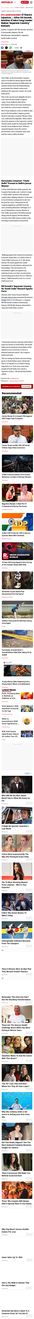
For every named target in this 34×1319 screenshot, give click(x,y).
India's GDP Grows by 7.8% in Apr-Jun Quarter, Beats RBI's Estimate (16, 534)
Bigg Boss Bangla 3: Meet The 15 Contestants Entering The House (14, 505)
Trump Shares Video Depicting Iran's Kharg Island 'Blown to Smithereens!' (16, 682)
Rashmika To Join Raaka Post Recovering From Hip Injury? (13, 592)
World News (5, 687)
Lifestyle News (6, 727)
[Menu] (31, 2)
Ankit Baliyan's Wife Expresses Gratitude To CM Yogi (10, 708)
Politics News (4, 44)
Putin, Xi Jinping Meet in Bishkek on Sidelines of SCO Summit (11, 697)
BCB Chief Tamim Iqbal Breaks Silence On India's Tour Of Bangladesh (10, 735)
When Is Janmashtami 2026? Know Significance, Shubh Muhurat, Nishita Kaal (10, 724)
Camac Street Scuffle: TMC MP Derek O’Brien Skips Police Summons (16, 446)
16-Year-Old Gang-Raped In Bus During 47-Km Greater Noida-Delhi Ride (17, 563)
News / (3, 7)
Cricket (3, 626)
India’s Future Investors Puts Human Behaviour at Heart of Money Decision (16, 475)
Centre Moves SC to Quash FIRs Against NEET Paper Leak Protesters (17, 417)
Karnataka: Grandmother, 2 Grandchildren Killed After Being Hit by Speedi (16, 652)
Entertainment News (7, 509)
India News (5, 421)
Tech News (5, 480)
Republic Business (6, 538)
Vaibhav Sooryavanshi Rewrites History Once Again (17, 622)
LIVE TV (25, 2)
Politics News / (10, 7)
